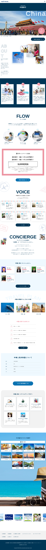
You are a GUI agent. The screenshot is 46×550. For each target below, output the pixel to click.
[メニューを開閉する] (44, 1)
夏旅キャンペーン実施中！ (41, 31)
